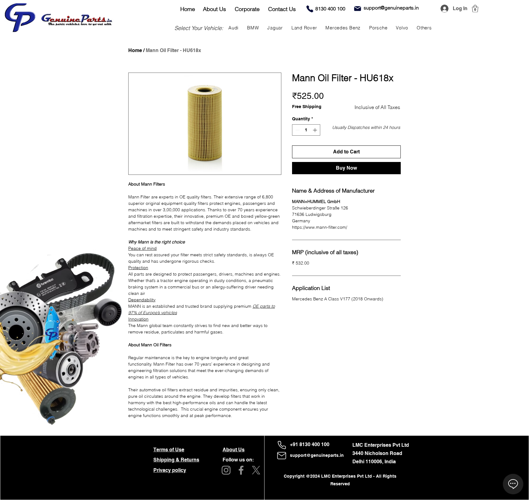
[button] (475, 8)
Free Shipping (306, 106)
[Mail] (358, 9)
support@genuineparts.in (317, 455)
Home (135, 50)
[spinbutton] (306, 130)
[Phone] (310, 9)
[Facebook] (241, 470)
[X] (256, 470)
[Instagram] (226, 470)
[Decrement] (297, 130)
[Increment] (315, 130)
